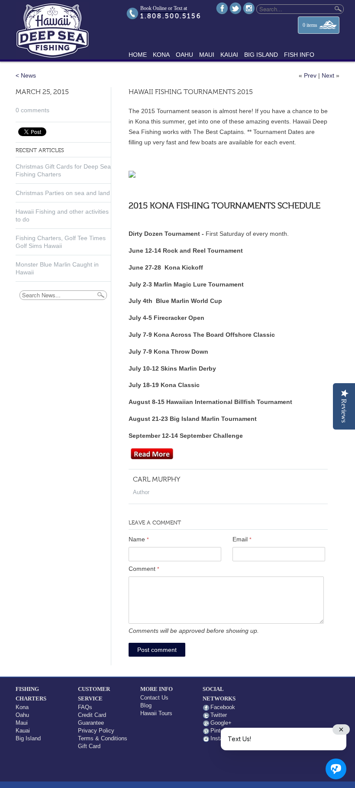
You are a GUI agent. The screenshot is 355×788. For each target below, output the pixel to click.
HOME (138, 54)
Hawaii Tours (156, 713)
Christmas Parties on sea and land (63, 192)
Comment (144, 568)
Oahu (22, 715)
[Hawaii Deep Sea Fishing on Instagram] (249, 8)
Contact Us (154, 697)
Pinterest (221, 730)
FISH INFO (299, 54)
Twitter (218, 715)
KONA (161, 54)
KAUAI (229, 54)
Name (139, 539)
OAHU (184, 54)
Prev (310, 75)
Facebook (222, 707)
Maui (22, 723)
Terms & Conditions (102, 738)
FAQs (85, 707)
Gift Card (89, 746)
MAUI (206, 54)
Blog (146, 705)
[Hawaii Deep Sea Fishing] (67, 29)
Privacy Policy (96, 730)
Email (242, 539)
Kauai (23, 730)
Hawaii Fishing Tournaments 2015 (191, 92)
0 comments (32, 110)
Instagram (223, 738)
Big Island (28, 738)
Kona (22, 707)
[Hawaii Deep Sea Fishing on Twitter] (235, 8)
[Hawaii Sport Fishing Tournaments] (152, 457)
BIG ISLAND (261, 54)
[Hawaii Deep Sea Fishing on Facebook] (222, 8)
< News (26, 75)
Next (328, 75)
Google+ (221, 723)
